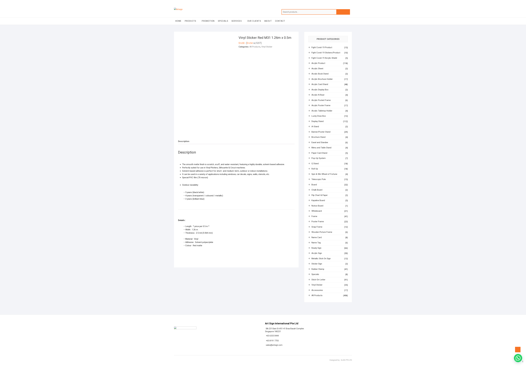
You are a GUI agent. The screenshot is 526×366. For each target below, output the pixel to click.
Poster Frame (317, 221)
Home (178, 21)
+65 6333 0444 (272, 336)
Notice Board (317, 206)
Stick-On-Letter (318, 279)
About (268, 21)
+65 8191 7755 (272, 341)
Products (190, 21)
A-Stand (315, 126)
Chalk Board (316, 190)
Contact (280, 21)
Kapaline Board (318, 200)
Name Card (316, 237)
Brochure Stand (318, 137)
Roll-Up (314, 169)
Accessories (317, 290)
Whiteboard (316, 211)
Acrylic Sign (316, 253)
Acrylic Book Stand (319, 74)
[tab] (183, 141)
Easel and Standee (319, 142)
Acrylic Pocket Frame (321, 100)
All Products (254, 47)
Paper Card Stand (319, 153)
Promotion (208, 21)
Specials (223, 21)
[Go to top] (518, 349)
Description (183, 141)
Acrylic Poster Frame (320, 105)
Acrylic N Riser (318, 95)
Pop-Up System (318, 158)
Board (314, 184)
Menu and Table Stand (321, 147)
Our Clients (254, 21)
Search (343, 12)
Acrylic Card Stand (319, 84)
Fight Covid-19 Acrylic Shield (324, 58)
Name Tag (316, 242)
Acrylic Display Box (319, 89)
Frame (314, 216)
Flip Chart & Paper (319, 195)
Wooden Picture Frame (321, 232)
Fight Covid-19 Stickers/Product (325, 52)
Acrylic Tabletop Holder (321, 111)
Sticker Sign (316, 264)
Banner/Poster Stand (320, 132)
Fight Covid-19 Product (321, 47)
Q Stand (315, 163)
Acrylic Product (318, 63)
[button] (518, 358)
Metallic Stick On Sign (321, 258)
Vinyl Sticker (266, 47)
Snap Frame (316, 227)
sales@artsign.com (273, 345)
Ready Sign (316, 248)
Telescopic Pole (318, 179)
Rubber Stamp (317, 269)
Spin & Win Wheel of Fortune (324, 174)
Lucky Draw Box (318, 116)
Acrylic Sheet (317, 68)
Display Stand (317, 121)
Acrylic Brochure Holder (322, 79)
